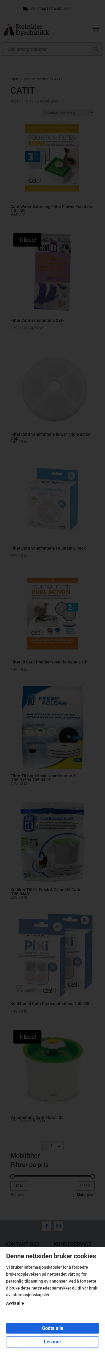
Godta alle (52, 1328)
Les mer (52, 1342)
